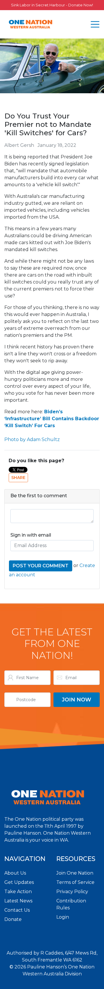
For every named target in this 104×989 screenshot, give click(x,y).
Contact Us (17, 910)
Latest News (18, 901)
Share (18, 477)
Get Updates (19, 882)
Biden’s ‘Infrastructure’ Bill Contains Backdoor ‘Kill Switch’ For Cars (51, 418)
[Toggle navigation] (95, 24)
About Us (15, 873)
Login (62, 917)
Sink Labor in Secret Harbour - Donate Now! (52, 5)
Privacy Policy (72, 891)
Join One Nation (74, 873)
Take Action (18, 891)
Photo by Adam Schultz (32, 439)
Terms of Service (75, 882)
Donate (13, 919)
